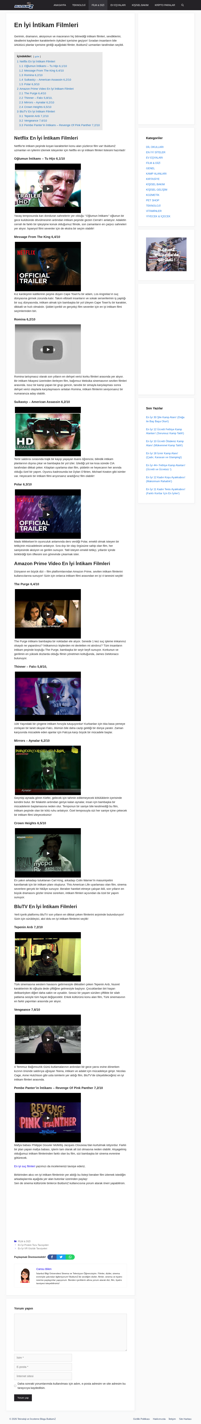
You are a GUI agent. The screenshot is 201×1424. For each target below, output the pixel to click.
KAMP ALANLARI (156, 173)
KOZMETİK (152, 195)
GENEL (150, 168)
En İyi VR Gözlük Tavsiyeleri (32, 1248)
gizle (37, 56)
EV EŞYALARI (118, 5)
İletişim (172, 1419)
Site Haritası (185, 1419)
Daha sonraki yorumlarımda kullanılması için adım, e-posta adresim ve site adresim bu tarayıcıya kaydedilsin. (72, 1385)
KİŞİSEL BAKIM (140, 5)
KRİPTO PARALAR (165, 5)
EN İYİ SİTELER (155, 152)
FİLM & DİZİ (98, 5)
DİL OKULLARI (155, 147)
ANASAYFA (60, 5)
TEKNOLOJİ (78, 5)
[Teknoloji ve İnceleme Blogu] (23, 5)
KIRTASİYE (153, 179)
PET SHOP (152, 200)
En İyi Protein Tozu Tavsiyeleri (33, 1245)
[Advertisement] (70, 1212)
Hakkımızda (159, 1419)
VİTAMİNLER (154, 211)
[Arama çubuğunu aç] (182, 5)
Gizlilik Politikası (141, 1419)
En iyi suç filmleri (24, 1166)
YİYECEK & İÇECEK (158, 216)
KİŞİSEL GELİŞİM (156, 189)
